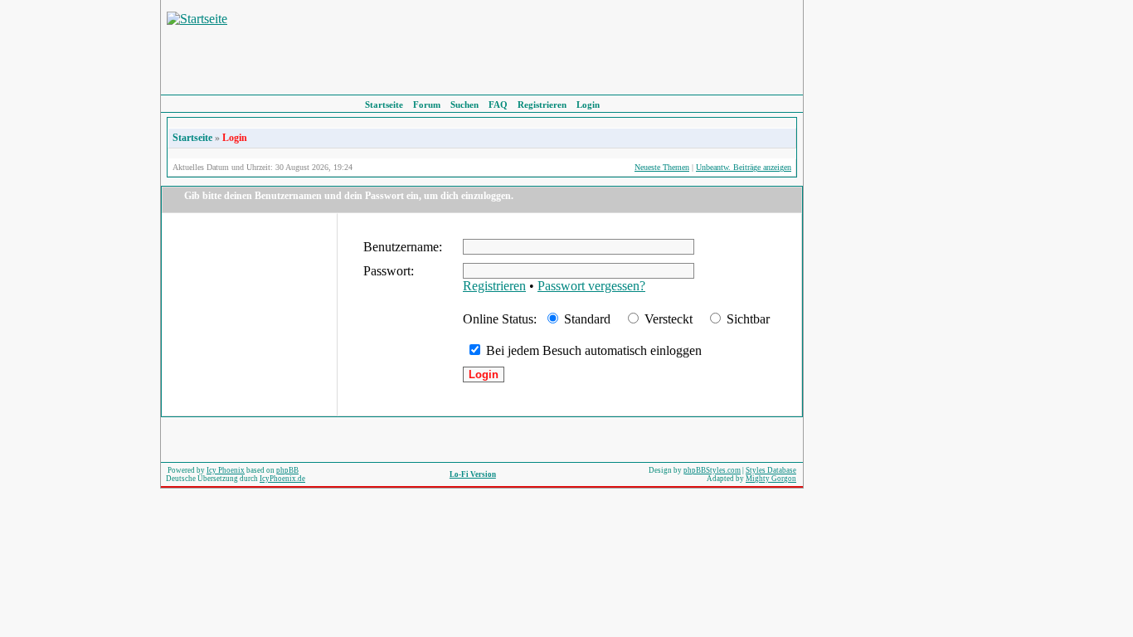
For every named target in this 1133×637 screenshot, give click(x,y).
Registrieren (542, 104)
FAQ (498, 104)
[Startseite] (197, 19)
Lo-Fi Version (473, 474)
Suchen (464, 104)
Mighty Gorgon (771, 478)
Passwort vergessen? (591, 286)
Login (588, 104)
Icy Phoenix (226, 470)
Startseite (384, 104)
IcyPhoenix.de (282, 478)
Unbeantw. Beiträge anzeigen (743, 167)
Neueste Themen (662, 167)
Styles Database (771, 470)
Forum (426, 104)
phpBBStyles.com (712, 470)
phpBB (287, 470)
